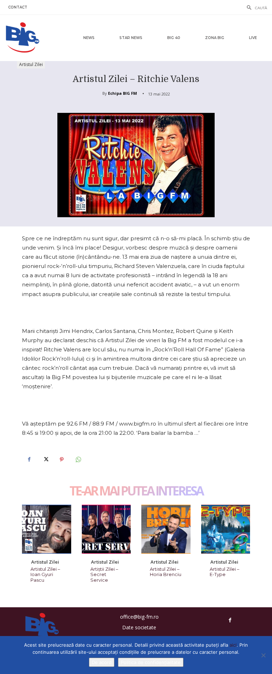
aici (233, 645)
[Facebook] (29, 460)
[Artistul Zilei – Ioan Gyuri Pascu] (46, 529)
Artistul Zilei (31, 64)
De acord (102, 662)
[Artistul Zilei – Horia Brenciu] (166, 529)
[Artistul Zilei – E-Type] (225, 529)
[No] (263, 655)
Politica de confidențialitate (151, 662)
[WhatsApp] (78, 460)
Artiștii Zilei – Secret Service (104, 574)
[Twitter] (45, 460)
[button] (255, 8)
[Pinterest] (62, 460)
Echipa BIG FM (122, 93)
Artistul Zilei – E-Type (224, 571)
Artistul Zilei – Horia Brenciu (165, 571)
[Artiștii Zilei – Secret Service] (106, 529)
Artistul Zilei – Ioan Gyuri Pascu (45, 574)
